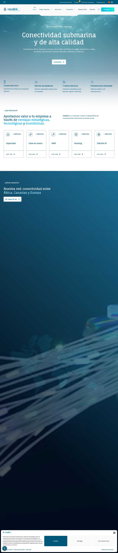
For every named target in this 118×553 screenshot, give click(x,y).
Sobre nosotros (44, 9)
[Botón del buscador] (5, 2)
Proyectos (69, 9)
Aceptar (55, 541)
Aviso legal (28, 549)
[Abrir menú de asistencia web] (4, 548)
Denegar (80, 541)
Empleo (76, 2)
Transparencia (100, 2)
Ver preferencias (103, 541)
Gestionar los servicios (107, 549)
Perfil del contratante (87, 2)
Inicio (34, 9)
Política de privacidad (19, 549)
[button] (114, 533)
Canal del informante (65, 2)
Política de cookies (8, 549)
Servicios (58, 9)
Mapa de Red (82, 9)
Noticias (92, 9)
